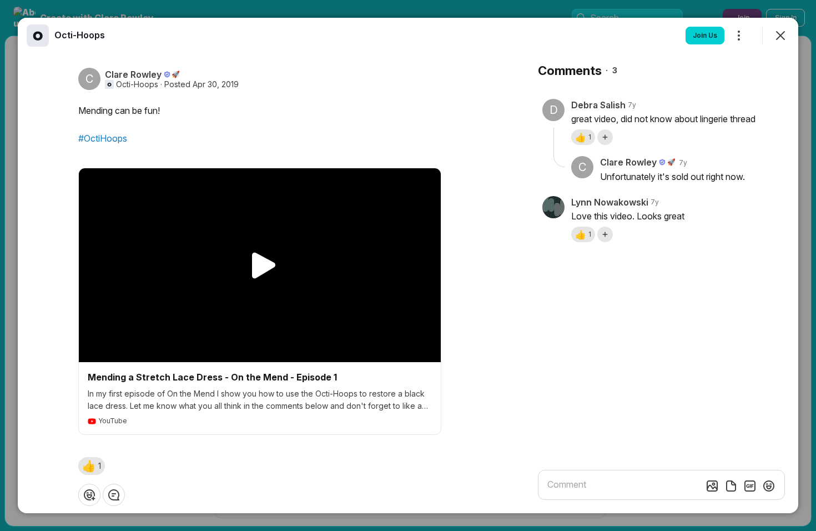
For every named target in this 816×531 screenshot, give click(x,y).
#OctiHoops (102, 138)
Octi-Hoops (137, 84)
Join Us (705, 35)
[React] (89, 494)
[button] (91, 466)
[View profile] (38, 35)
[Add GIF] (750, 486)
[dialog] (408, 265)
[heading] (79, 35)
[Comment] (114, 495)
